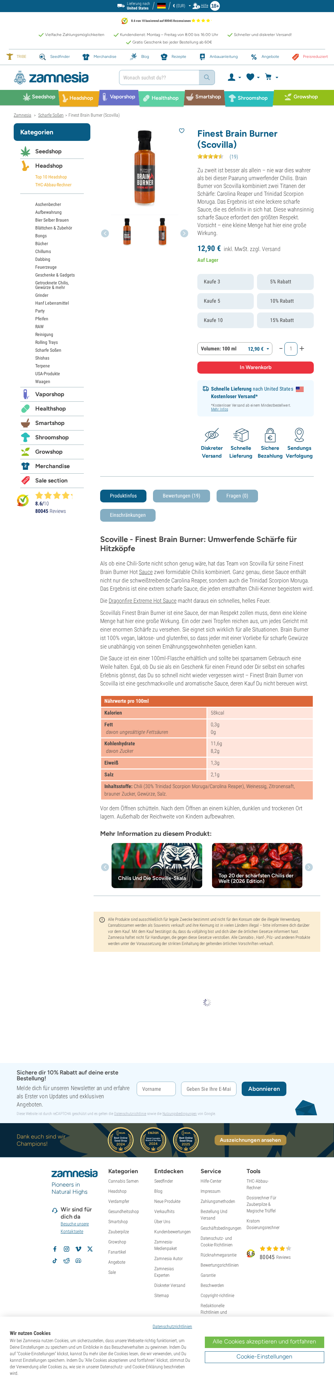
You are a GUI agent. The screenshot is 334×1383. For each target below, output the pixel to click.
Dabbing (42, 259)
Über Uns (162, 1221)
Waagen (42, 381)
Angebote (116, 1262)
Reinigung (44, 334)
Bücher (41, 243)
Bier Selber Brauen (52, 220)
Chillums (43, 251)
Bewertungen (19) (181, 496)
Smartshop (50, 423)
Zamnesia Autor (168, 1258)
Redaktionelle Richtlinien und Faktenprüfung (214, 1312)
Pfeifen (41, 318)
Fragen (237, 496)
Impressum (210, 1191)
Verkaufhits (164, 1211)
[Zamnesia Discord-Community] (78, 1260)
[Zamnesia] (61, 77)
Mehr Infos (219, 409)
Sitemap (161, 1295)
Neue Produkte (167, 1201)
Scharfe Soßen (48, 350)
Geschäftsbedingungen (221, 1228)
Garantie (208, 1275)
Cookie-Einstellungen (264, 1356)
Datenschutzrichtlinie (130, 1113)
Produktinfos (123, 496)
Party (40, 310)
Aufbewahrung (48, 212)
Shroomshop (52, 437)
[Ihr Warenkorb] (272, 77)
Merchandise (52, 466)
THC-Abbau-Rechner (53, 184)
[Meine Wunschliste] (252, 77)
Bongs (41, 235)
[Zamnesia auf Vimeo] (78, 1249)
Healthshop (50, 408)
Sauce (146, 571)
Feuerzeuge (46, 267)
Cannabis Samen (123, 1181)
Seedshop (48, 151)
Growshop (49, 451)
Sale (112, 1272)
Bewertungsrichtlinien (220, 1265)
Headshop (49, 165)
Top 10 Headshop (51, 176)
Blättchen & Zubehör (53, 227)
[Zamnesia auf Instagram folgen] (66, 1249)
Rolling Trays (46, 342)
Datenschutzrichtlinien (172, 1326)
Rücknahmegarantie (218, 1254)
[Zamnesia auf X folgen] (90, 1249)
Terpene (42, 365)
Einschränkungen (128, 515)
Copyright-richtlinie (217, 1295)
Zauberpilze (118, 1231)
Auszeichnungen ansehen (250, 1140)
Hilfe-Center (211, 1181)
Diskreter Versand (169, 1285)
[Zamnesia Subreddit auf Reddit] (66, 1260)
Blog (158, 1191)
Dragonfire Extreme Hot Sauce (142, 600)
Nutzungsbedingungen (179, 1113)
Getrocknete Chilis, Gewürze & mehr (52, 285)
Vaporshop (49, 394)
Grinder (41, 295)
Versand (271, 248)
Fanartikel (117, 1252)
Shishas (42, 358)
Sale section (51, 480)
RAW (39, 326)
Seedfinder (163, 1181)
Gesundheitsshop (123, 1211)
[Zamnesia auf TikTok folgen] (55, 1260)
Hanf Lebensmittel (52, 303)
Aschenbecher (48, 204)
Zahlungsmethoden (218, 1201)
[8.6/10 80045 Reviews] (56, 495)
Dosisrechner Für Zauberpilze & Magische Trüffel (261, 1204)
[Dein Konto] (234, 77)
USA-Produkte (47, 373)
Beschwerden (212, 1285)
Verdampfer (118, 1201)
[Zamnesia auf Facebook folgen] (55, 1249)
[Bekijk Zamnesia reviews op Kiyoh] (23, 500)
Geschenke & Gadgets (55, 275)
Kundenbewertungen (172, 1231)
